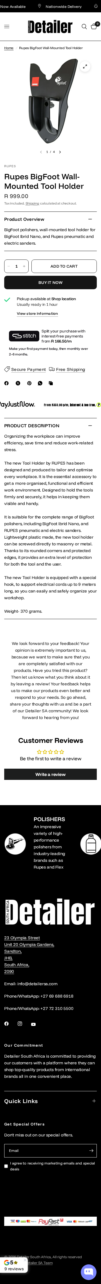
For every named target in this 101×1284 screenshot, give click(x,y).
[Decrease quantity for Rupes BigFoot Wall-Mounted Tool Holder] (8, 266)
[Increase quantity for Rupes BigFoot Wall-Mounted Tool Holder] (24, 266)
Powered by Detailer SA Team (28, 1262)
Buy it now (50, 282)
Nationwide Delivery (58, 6)
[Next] (60, 152)
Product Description (31, 425)
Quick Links (21, 1100)
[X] (19, 383)
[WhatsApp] (41, 383)
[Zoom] (85, 66)
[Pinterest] (30, 383)
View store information (37, 313)
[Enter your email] (91, 1150)
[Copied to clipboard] (52, 383)
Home (8, 48)
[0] (93, 26)
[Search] (84, 26)
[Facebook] (7, 383)
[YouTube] (37, 1024)
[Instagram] (24, 1023)
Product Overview (24, 219)
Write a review (50, 774)
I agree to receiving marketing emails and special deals (52, 1166)
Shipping (33, 203)
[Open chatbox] (89, 1272)
